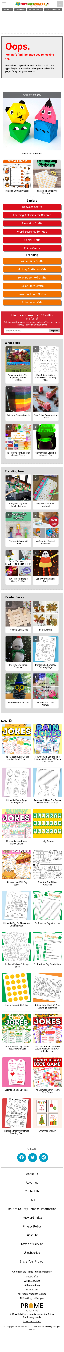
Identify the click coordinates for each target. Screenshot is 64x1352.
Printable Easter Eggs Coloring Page (16, 801)
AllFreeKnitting (32, 1285)
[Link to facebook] (21, 1157)
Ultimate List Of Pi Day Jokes (16, 883)
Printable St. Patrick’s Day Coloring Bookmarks (47, 1006)
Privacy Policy (24, 325)
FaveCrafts (32, 1276)
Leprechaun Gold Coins (17, 1005)
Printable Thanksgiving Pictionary (46, 192)
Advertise (32, 1182)
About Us (32, 1174)
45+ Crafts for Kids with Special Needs (18, 454)
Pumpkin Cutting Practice (17, 191)
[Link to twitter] (32, 1157)
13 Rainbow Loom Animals (45, 703)
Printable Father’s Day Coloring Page (45, 666)
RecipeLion (32, 1289)
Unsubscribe (32, 1252)
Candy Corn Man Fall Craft (45, 580)
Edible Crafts (32, 248)
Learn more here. (32, 1321)
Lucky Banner (47, 841)
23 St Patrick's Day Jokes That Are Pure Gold (16, 1047)
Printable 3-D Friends (32, 154)
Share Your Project (32, 1261)
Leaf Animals (45, 630)
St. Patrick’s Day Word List (47, 923)
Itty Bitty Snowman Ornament (18, 666)
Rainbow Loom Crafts (32, 294)
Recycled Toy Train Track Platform (18, 505)
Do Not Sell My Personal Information (32, 1209)
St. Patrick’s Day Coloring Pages (17, 965)
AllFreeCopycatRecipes (32, 1298)
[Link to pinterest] (43, 1157)
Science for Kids (32, 302)
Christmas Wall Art (47, 1131)
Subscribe (32, 1235)
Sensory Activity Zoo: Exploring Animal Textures (18, 377)
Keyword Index (32, 1217)
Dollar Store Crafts (32, 286)
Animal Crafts (32, 240)
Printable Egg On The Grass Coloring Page (16, 924)
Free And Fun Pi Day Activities (47, 883)
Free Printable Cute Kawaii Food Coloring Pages (45, 377)
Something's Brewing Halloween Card (45, 454)
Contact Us (32, 1191)
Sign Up (54, 331)
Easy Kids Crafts (32, 223)
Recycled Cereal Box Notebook (46, 505)
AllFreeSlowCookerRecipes (32, 1294)
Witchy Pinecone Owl (18, 702)
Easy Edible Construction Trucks (45, 416)
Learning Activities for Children (32, 215)
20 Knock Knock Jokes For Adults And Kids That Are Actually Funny (47, 1049)
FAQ (32, 1200)
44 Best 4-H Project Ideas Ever (45, 542)
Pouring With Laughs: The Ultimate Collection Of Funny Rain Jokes (47, 759)
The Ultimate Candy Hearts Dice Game (47, 1091)
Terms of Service (32, 1244)
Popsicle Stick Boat (18, 630)
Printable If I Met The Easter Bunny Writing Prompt (47, 801)
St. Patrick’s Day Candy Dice (47, 964)
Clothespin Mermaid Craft (18, 542)
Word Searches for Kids (32, 231)
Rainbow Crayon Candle (18, 415)
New (4, 721)
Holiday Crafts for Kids (32, 269)
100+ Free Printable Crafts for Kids (18, 580)
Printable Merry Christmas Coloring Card (16, 1132)
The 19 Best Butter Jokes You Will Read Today (16, 758)
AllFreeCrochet (32, 1281)
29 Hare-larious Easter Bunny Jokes (16, 842)
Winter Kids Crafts (32, 261)
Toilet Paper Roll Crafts (32, 277)
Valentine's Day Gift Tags (17, 1090)
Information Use (39, 325)
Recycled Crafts (32, 207)
